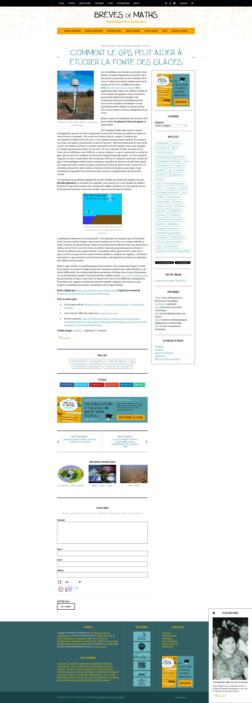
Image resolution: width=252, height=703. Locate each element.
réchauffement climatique (86, 366)
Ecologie (61, 669)
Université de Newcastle (104, 290)
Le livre (110, 3)
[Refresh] (76, 587)
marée (183, 188)
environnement (164, 165)
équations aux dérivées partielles (173, 251)
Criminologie (83, 666)
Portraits (73, 677)
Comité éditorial (85, 3)
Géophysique (110, 46)
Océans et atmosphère (72, 31)
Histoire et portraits (180, 31)
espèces (179, 165)
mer (184, 192)
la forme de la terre (108, 313)
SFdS (157, 326)
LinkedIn (127, 385)
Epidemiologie (90, 669)
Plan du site (167, 647)
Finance (70, 672)
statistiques (162, 237)
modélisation (173, 197)
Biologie (108, 663)
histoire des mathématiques (170, 183)
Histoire (71, 675)
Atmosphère (85, 663)
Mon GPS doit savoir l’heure (120, 88)
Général (79, 672)
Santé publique (86, 680)
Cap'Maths (160, 304)
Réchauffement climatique (131, 46)
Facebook (67, 385)
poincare (179, 206)
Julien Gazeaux (83, 290)
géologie (179, 170)
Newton (177, 201)
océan (159, 206)
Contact (136, 3)
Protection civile (85, 677)
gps (132, 361)
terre (159, 242)
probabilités (175, 210)
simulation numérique (167, 228)
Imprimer (66, 338)
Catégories (159, 122)
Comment (61, 520)
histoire (160, 179)
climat (174, 147)
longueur (172, 188)
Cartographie (63, 666)
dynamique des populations (170, 156)
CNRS (157, 298)
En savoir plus (99, 647)
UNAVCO (78, 330)
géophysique (176, 174)
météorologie (163, 201)
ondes (169, 206)
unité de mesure (173, 242)
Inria (157, 307)
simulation (173, 224)
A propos (166, 633)
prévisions (174, 215)
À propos (71, 3)
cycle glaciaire (78, 361)
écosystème (171, 246)
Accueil (61, 3)
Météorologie (96, 675)
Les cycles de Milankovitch (88, 325)
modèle (160, 197)
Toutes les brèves (170, 644)
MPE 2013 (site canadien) (167, 359)
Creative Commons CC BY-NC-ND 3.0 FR (105, 697)
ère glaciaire (97, 361)
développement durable (168, 161)
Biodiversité (97, 663)
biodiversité (162, 143)
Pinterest (97, 385)
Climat (103, 46)
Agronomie (62, 663)
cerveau (176, 143)
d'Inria (106, 636)
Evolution (61, 672)
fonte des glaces (117, 361)
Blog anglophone (123, 3)
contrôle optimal (164, 152)
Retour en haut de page (180, 697)
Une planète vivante (114, 31)
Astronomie (73, 663)
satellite (160, 224)
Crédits (122, 697)
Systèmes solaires (102, 680)
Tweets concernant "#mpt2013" (170, 280)
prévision (161, 215)
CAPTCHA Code (63, 601)
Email (140, 385)
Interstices (160, 356)
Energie (79, 669)
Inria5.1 (160, 188)
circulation (161, 147)
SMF (157, 313)
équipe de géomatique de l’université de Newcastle (84, 293)
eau (186, 161)
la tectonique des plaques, (116, 304)
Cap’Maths (108, 644)
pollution (160, 210)
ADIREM (159, 346)
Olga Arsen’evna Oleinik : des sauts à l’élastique (230, 682)
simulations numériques (168, 233)
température (177, 237)
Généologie (89, 672)
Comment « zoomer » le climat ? (102, 485)
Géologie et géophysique (93, 31)
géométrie (161, 174)
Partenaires (99, 3)
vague (159, 246)
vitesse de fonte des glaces (118, 366)
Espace (164, 31)
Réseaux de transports (67, 680)
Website (60, 570)
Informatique (83, 675)
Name (60, 549)
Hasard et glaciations (87, 322)
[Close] (214, 613)
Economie (70, 669)
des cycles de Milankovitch (134, 275)
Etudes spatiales (105, 669)
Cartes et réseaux (151, 31)
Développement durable (101, 666)
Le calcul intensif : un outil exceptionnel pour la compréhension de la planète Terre (125, 441)
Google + (112, 385)
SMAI (157, 320)
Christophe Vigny (92, 304)
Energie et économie (133, 31)
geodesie (160, 170)
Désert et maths (134, 485)
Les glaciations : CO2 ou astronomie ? (71, 485)
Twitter (82, 385)
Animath (159, 349)
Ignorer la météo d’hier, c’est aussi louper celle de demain (80, 439)
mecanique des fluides (167, 192)
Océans (118, 46)
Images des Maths (164, 353)
